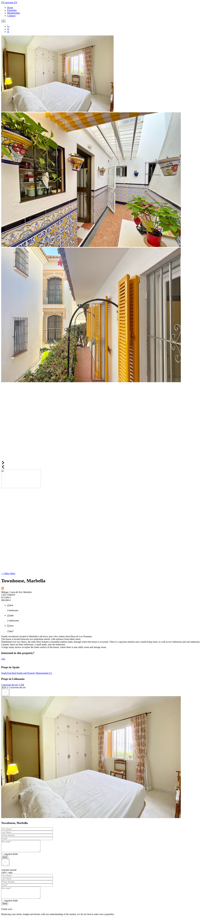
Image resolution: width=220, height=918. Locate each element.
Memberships (13, 13)
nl (8, 31)
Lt (8, 26)
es (8, 29)
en (3, 21)
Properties (12, 10)
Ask (3, 659)
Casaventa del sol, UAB (12, 684)
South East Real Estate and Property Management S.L (26, 673)
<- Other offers (8, 573)
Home (10, 7)
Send (4, 857)
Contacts (11, 15)
